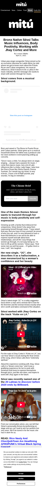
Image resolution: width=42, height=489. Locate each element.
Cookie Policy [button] (23, 462)
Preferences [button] (7, 467)
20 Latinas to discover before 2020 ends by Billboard (20, 383)
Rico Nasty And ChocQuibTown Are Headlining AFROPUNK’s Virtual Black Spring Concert (21, 442)
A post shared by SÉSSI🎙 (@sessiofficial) (21, 140)
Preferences (21, 484)
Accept (21, 473)
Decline (21, 478)
